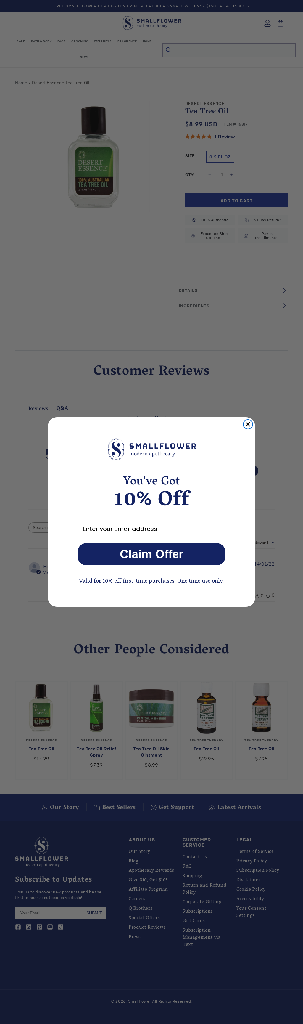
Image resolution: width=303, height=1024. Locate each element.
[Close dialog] (248, 424)
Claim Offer (151, 554)
